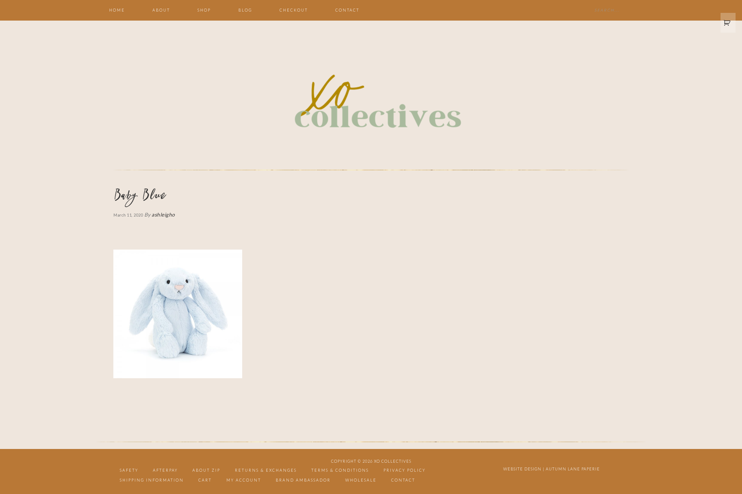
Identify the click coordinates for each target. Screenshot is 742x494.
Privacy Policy (404, 470)
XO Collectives (371, 102)
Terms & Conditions (340, 470)
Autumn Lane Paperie (573, 469)
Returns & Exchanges (266, 470)
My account (243, 480)
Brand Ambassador (303, 480)
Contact (403, 480)
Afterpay (165, 470)
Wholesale (361, 480)
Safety (129, 470)
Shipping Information (152, 480)
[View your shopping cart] (728, 23)
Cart (205, 480)
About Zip (206, 470)
